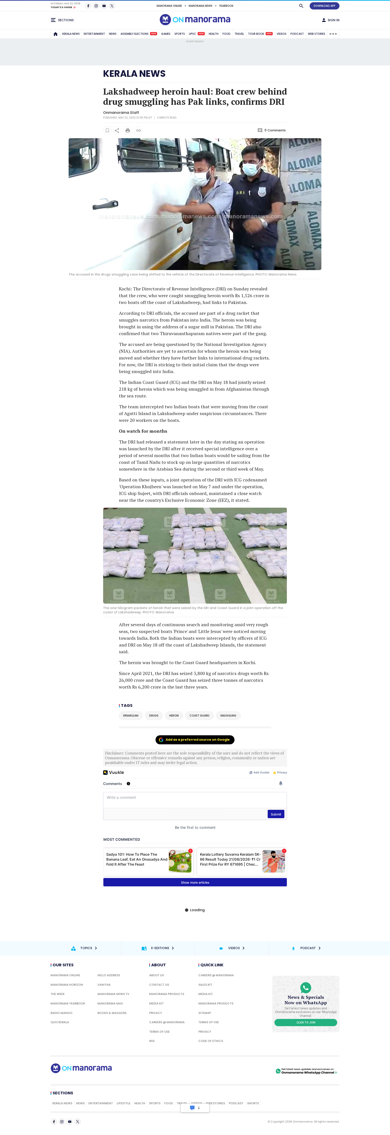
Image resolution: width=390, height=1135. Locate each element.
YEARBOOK (226, 6)
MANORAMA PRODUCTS (166, 994)
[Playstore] (227, 1071)
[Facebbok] (54, 1121)
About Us (156, 975)
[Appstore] (259, 1071)
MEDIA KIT (156, 1003)
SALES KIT (205, 985)
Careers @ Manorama (167, 1022)
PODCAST (297, 34)
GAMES (165, 34)
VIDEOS (281, 34)
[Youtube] (104, 5)
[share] (117, 130)
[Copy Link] (138, 130)
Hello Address (109, 975)
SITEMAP (204, 1013)
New (153, 33)
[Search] (301, 6)
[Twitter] (112, 5)
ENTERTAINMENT (94, 34)
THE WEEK (58, 994)
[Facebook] (88, 5)
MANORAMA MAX (110, 1003)
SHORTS (253, 1103)
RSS (152, 1041)
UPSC (196, 34)
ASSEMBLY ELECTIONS (138, 34)
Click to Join (306, 1022)
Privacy (155, 1013)
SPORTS (179, 34)
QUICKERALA (60, 1022)
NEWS (112, 34)
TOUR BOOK (260, 34)
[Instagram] (96, 5)
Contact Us (159, 985)
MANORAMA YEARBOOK (68, 1003)
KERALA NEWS (71, 34)
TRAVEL (239, 34)
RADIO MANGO (61, 1013)
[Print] (127, 130)
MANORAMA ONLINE (169, 6)
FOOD (226, 34)
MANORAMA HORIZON (67, 985)
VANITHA (104, 985)
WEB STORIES (316, 34)
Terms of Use (159, 1032)
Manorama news (200, 6)
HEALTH (213, 34)
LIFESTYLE (123, 1103)
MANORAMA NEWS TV (113, 994)
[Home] (55, 33)
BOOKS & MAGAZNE (112, 1013)
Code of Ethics (210, 1041)
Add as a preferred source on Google (198, 739)
